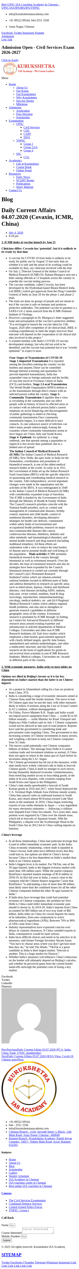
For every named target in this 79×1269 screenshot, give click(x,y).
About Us (22, 87)
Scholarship (23, 117)
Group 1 (28, 143)
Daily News (23, 177)
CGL (27, 157)
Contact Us (15, 190)
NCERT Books (25, 180)
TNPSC (21, 140)
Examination (16, 120)
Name (5, 1225)
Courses (6, 1193)
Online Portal (24, 170)
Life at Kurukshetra (27, 163)
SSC (18, 153)
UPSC (20, 124)
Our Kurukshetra (26, 94)
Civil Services (32, 127)
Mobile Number (11, 1236)
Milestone (22, 104)
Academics (15, 160)
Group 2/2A (31, 147)
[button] (39, 78)
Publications (23, 183)
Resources (15, 173)
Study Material (24, 187)
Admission (15, 107)
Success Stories (25, 100)
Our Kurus (22, 90)
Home (12, 84)
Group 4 (28, 150)
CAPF (27, 134)
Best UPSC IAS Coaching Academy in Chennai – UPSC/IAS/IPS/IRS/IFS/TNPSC (30, 6)
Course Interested (11, 1232)
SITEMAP (11, 1254)
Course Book (24, 167)
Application (23, 110)
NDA (27, 137)
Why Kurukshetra (26, 97)
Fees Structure (24, 114)
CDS (26, 130)
